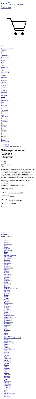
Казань (6, 282)
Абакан (6, 241)
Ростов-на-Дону (9, 342)
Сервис (3, 50)
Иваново (6, 277)
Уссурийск (7, 377)
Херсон (6, 382)
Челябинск (7, 385)
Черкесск (7, 389)
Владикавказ (8, 258)
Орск (5, 331)
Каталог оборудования (17, 4)
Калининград (8, 283)
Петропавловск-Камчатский (12, 338)
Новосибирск (8, 323)
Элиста (6, 392)
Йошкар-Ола (8, 280)
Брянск (6, 253)
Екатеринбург (8, 274)
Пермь (6, 334)
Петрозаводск (8, 336)
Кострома (7, 290)
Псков (6, 339)
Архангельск (8, 244)
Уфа (5, 379)
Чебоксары (7, 384)
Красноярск (7, 293)
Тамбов (6, 365)
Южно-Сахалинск (9, 393)
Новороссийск (8, 322)
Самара (6, 347)
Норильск (7, 325)
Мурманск (7, 309)
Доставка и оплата (6, 49)
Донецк (6, 272)
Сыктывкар (7, 361)
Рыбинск (7, 344)
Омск (5, 326)
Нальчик (6, 314)
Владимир (7, 260)
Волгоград (7, 261)
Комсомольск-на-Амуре (11, 288)
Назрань (6, 312)
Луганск (6, 299)
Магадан (6, 301)
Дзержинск (7, 271)
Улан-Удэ (7, 374)
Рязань (6, 346)
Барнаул (6, 247)
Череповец (7, 387)
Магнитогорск (8, 303)
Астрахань (7, 245)
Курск (6, 296)
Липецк (6, 298)
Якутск (6, 395)
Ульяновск (7, 376)
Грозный (6, 269)
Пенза (6, 333)
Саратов (6, 352)
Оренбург (7, 330)
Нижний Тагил (8, 319)
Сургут (6, 360)
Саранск (6, 350)
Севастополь (8, 354)
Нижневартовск (9, 315)
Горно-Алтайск (8, 268)
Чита (5, 390)
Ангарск (6, 242)
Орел (5, 328)
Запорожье (7, 276)
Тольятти (7, 368)
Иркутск (6, 279)
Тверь (6, 366)
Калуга (6, 285)
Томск (6, 369)
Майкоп (6, 304)
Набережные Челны (10, 311)
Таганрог (7, 363)
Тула (5, 371)
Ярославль (7, 396)
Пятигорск (7, 341)
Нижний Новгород (10, 317)
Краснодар (7, 291)
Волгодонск (7, 263)
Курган (6, 295)
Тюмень (6, 373)
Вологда (6, 264)
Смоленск (7, 355)
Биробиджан (8, 250)
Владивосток (8, 256)
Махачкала (7, 306)
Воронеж (7, 266)
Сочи (5, 357)
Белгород (7, 248)
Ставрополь (7, 358)
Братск (6, 252)
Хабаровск (7, 381)
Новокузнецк (8, 320)
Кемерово (7, 287)
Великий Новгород (10, 255)
